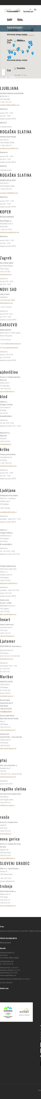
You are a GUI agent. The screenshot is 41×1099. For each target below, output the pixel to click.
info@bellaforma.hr (6, 274)
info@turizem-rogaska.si (7, 805)
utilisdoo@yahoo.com (6, 303)
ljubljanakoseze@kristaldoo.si (8, 583)
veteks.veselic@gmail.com (8, 905)
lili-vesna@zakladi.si (6, 544)
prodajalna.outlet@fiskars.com (9, 193)
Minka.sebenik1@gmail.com (8, 614)
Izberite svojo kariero (5, 942)
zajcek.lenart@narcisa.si (7, 636)
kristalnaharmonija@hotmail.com (9, 232)
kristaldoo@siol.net (5, 833)
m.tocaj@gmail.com (6, 711)
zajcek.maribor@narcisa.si (7, 730)
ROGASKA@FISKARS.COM (6, 961)
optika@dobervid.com (6, 659)
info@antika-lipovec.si (6, 696)
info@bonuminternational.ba (12, 343)
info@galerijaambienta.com (8, 466)
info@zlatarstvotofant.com (8, 777)
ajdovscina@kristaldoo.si (7, 391)
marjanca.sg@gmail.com (7, 881)
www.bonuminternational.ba (10, 347)
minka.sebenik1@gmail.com (8, 748)
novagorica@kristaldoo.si (7, 858)
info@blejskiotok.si (5, 444)
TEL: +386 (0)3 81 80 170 (6, 964)
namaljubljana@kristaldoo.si (8, 512)
